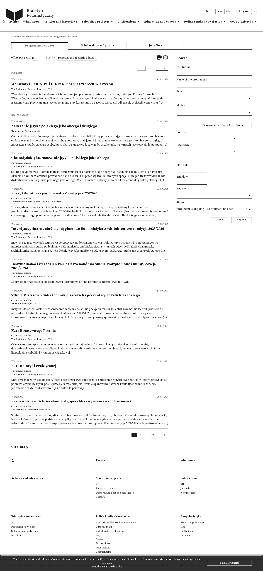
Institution (183, 67)
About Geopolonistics (192, 522)
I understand (229, 563)
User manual (103, 547)
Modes (181, 105)
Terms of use (103, 543)
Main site (16, 37)
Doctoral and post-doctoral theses (115, 492)
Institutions (187, 531)
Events (14, 21)
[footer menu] (13, 460)
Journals (185, 488)
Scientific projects (96, 21)
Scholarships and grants (97, 45)
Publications (127, 21)
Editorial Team (104, 526)
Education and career (160, 21)
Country (182, 132)
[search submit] (207, 11)
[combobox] (35, 57)
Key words (183, 188)
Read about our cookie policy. (107, 566)
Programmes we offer (23, 526)
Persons (185, 535)
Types (180, 91)
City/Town (183, 145)
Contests (101, 497)
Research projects (106, 488)
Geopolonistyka (241, 21)
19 (151, 68)
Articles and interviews (60, 21)
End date (182, 176)
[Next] (162, 68)
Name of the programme (192, 79)
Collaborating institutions (110, 531)
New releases (188, 492)
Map (183, 526)
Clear (219, 220)
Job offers (155, 45)
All (97, 484)
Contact (100, 539)
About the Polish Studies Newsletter (116, 522)
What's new (31, 21)
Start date (182, 165)
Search (241, 220)
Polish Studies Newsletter (203, 21)
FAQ (98, 535)
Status (180, 202)
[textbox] (178, 97)
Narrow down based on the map (224, 125)
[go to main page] (30, 15)
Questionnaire (103, 551)
